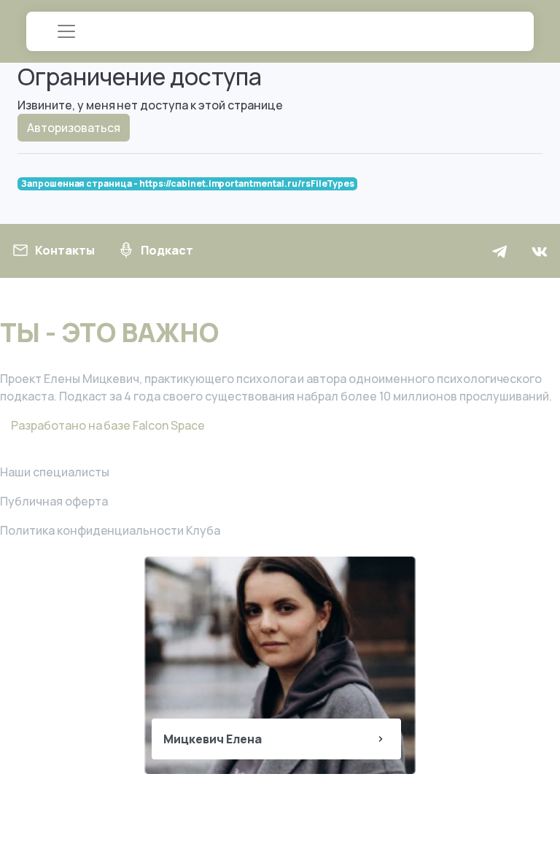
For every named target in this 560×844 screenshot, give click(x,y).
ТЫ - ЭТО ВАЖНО (109, 332)
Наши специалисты (54, 472)
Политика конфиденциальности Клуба (110, 530)
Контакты (65, 250)
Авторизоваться (73, 128)
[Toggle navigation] (66, 31)
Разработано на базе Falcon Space (107, 425)
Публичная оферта (54, 501)
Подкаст (167, 250)
